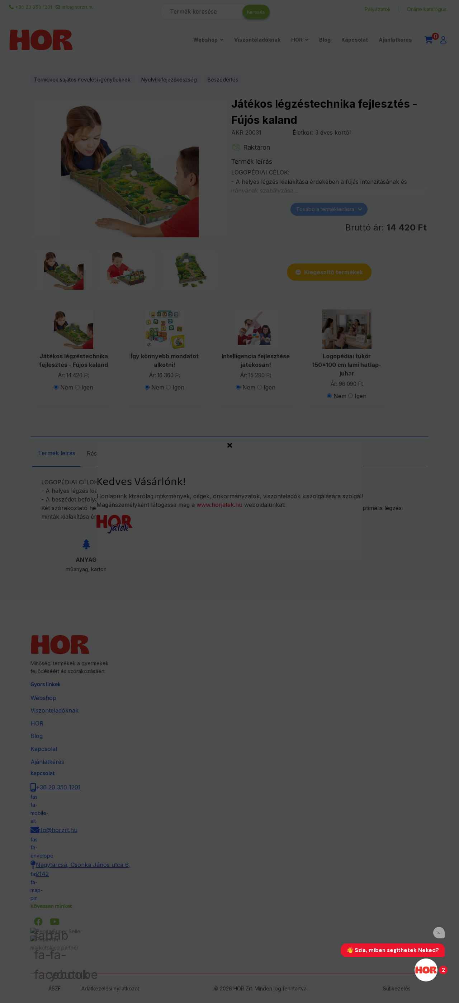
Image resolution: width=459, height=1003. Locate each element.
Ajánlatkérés (395, 40)
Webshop (205, 40)
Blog (325, 40)
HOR (297, 40)
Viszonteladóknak (257, 40)
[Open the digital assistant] (426, 969)
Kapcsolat (354, 40)
